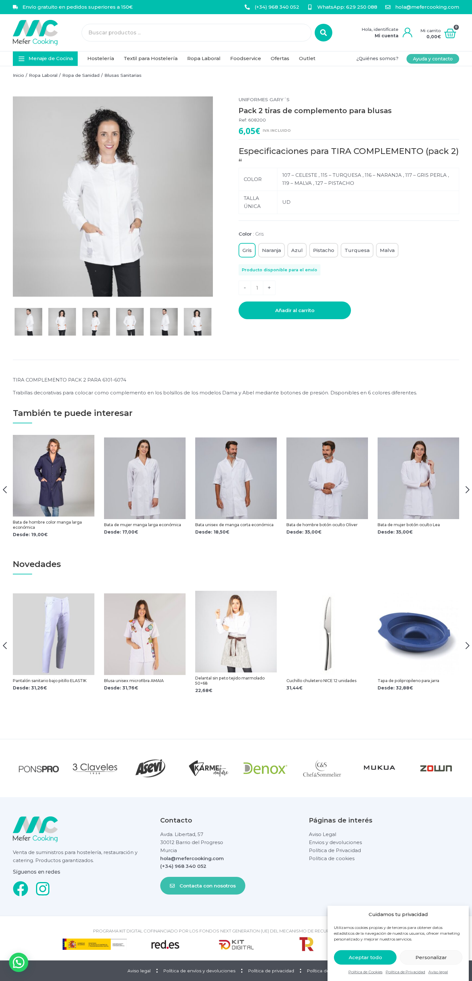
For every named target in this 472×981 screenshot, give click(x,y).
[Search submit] (323, 32)
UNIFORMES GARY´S (264, 99)
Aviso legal (438, 971)
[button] (45, 58)
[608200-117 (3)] (113, 196)
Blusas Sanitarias (123, 75)
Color (251, 234)
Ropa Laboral (43, 75)
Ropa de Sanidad (81, 75)
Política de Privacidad (405, 971)
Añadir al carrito (294, 310)
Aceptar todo (365, 957)
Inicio (18, 75)
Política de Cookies (365, 971)
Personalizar (431, 957)
